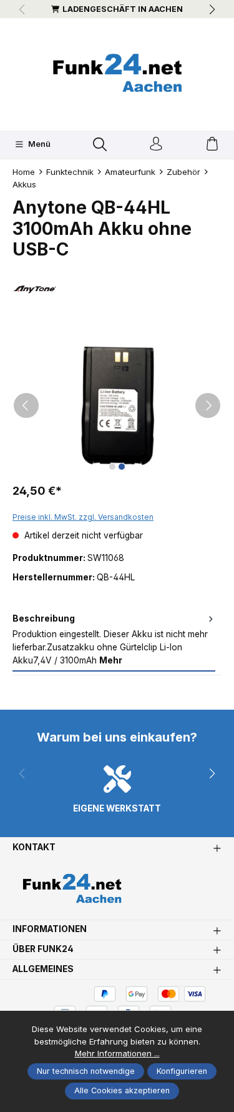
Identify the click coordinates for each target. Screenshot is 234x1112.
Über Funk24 (43, 949)
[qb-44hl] (117, 405)
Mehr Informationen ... (117, 1053)
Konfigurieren (182, 1071)
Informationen (49, 929)
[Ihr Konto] (156, 144)
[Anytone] (117, 288)
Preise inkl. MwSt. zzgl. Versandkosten (83, 517)
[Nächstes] (207, 405)
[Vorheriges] (26, 405)
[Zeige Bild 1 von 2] (112, 467)
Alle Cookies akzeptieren (122, 1090)
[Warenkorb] (212, 144)
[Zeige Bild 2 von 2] (122, 467)
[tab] (113, 640)
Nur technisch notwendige (86, 1071)
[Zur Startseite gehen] (117, 73)
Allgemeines (43, 969)
